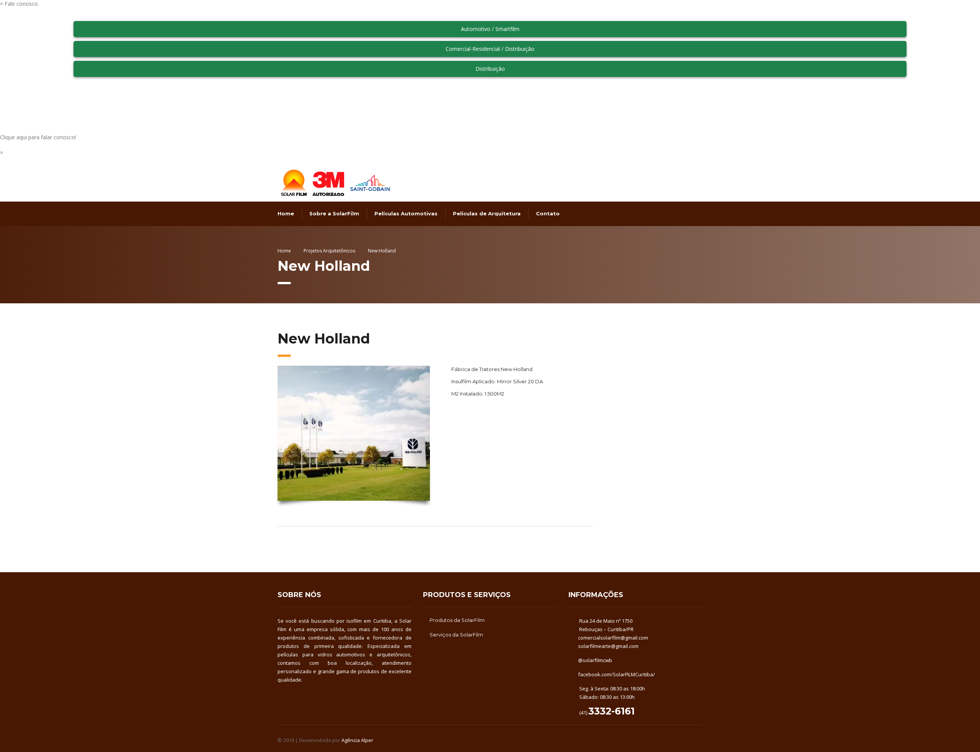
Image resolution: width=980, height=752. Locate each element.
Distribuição (490, 68)
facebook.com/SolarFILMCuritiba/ (616, 674)
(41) (606, 712)
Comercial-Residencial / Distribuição (490, 48)
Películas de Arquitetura (487, 213)
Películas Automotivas (406, 213)
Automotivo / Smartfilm (490, 29)
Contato (548, 213)
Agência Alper (357, 740)
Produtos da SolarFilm (457, 620)
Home (286, 213)
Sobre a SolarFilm (334, 213)
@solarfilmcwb (595, 660)
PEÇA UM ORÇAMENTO (484, 419)
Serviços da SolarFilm (456, 635)
